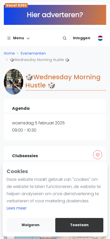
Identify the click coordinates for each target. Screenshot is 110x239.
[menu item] (65, 38)
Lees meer (17, 208)
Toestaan (79, 225)
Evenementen (33, 53)
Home (9, 53)
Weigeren (30, 225)
